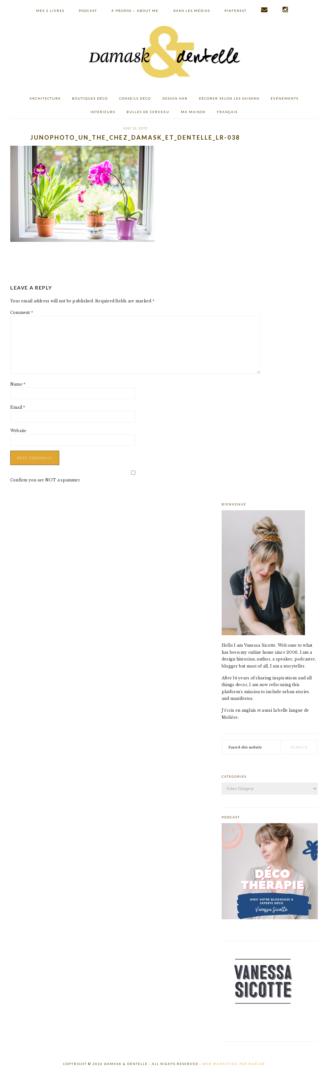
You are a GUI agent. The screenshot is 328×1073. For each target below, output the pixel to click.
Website (18, 430)
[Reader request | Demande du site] (264, 9)
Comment (21, 312)
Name (17, 384)
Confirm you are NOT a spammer (45, 480)
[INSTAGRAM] (285, 9)
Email (17, 407)
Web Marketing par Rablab (233, 1064)
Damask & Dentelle (164, 53)
